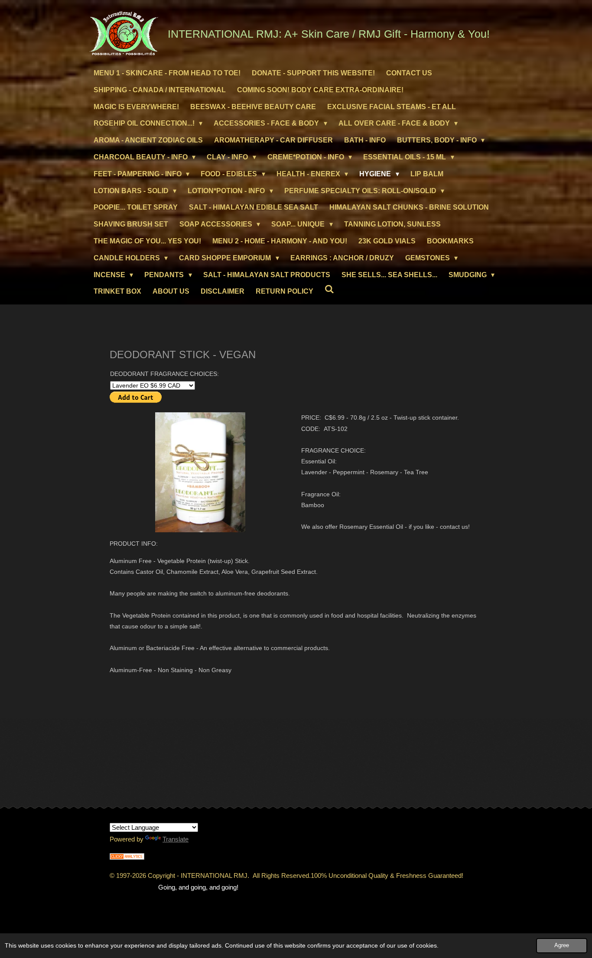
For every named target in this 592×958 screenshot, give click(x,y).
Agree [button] (561, 945)
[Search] (329, 289)
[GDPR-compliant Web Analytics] (127, 857)
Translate (176, 839)
